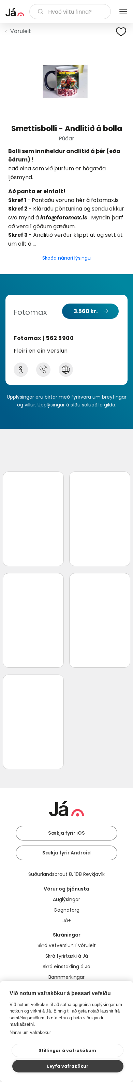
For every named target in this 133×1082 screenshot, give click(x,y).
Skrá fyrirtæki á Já (66, 956)
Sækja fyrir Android (66, 852)
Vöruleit (20, 31)
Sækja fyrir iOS (66, 833)
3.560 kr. (86, 311)
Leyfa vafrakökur (67, 1066)
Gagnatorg (66, 910)
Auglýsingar (66, 899)
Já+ (66, 920)
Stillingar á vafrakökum (68, 1050)
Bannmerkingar (66, 977)
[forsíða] (14, 12)
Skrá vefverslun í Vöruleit (67, 945)
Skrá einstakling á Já (66, 966)
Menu (123, 11)
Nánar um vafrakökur (30, 1032)
